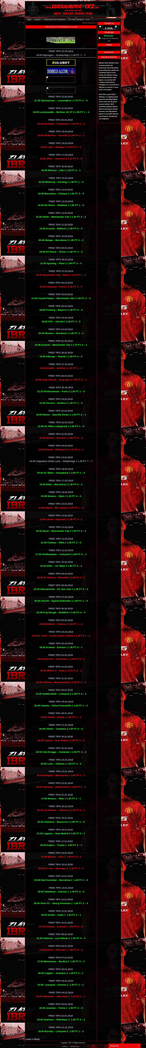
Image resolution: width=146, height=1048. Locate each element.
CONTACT (37, 19)
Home (29, 19)
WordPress (65, 1046)
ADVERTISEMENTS (88, 23)
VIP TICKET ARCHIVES (76, 19)
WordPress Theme (74, 1046)
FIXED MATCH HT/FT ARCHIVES (54, 19)
